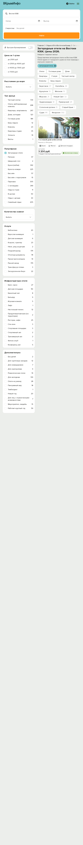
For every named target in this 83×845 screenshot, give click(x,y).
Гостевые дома (20, 119)
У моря (54, 76)
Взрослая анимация (20, 234)
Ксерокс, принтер (20, 243)
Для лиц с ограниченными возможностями (20, 399)
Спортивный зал (20, 332)
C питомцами (20, 186)
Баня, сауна (20, 285)
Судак (43, 113)
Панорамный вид (20, 385)
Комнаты (20, 127)
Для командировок (20, 365)
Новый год (20, 394)
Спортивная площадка (20, 328)
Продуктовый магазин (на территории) (20, 315)
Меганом (60, 91)
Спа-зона (20, 324)
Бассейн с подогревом (20, 177)
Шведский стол (20, 161)
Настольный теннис (20, 310)
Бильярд (20, 297)
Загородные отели (15, 153)
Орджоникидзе (46, 102)
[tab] (56, 136)
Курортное (44, 91)
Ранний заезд (20, 263)
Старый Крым (68, 107)
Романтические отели (20, 373)
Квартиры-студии (20, 131)
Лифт (20, 305)
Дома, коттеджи (20, 115)
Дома (67, 71)
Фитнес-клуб (20, 341)
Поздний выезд (20, 251)
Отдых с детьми (20, 198)
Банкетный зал (20, 293)
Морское (44, 97)
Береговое (45, 86)
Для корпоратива (20, 369)
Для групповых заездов (20, 361)
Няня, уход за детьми (20, 247)
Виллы (20, 139)
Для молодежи (20, 377)
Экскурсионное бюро (20, 271)
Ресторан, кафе (20, 320)
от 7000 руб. (13, 72)
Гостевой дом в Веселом (50, 139)
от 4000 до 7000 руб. (16, 68)
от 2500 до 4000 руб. (16, 64)
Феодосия (58, 113)
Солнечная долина (48, 107)
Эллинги (20, 135)
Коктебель (61, 86)
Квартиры (43, 76)
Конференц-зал (20, 345)
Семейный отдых (20, 202)
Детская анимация (20, 238)
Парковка (20, 182)
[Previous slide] (41, 128)
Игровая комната (20, 301)
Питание (20, 157)
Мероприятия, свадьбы (20, 404)
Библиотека (20, 230)
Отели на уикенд (20, 381)
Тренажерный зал (20, 337)
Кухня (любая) (20, 165)
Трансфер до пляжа (20, 267)
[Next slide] (76, 128)
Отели (41, 71)
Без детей (20, 357)
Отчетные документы (20, 255)
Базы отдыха (20, 123)
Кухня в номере (20, 169)
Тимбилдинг (20, 389)
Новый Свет (60, 97)
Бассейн (20, 173)
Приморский (65, 102)
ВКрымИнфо (11, 3)
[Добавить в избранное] (77, 120)
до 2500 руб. (13, 59)
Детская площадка (20, 289)
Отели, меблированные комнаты (20, 105)
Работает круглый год (20, 408)
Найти (41, 35)
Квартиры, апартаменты (20, 110)
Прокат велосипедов (20, 259)
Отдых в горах (20, 190)
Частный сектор (20, 100)
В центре (20, 194)
